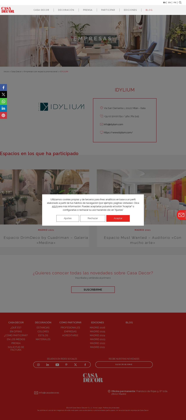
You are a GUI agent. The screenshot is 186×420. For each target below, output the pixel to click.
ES (164, 2)
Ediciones (130, 10)
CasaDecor (8, 10)
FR (175, 2)
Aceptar (118, 218)
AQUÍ (54, 206)
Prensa (87, 10)
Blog (149, 10)
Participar (108, 10)
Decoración (66, 10)
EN (169, 2)
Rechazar (93, 218)
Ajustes (68, 218)
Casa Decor (41, 10)
